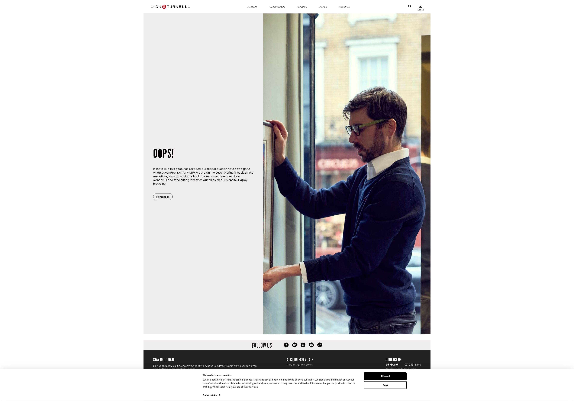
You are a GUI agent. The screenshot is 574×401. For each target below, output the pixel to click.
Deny (385, 385)
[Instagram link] (294, 345)
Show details (210, 395)
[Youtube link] (303, 345)
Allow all (385, 376)
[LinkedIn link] (311, 345)
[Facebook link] (286, 345)
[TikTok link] (319, 345)
